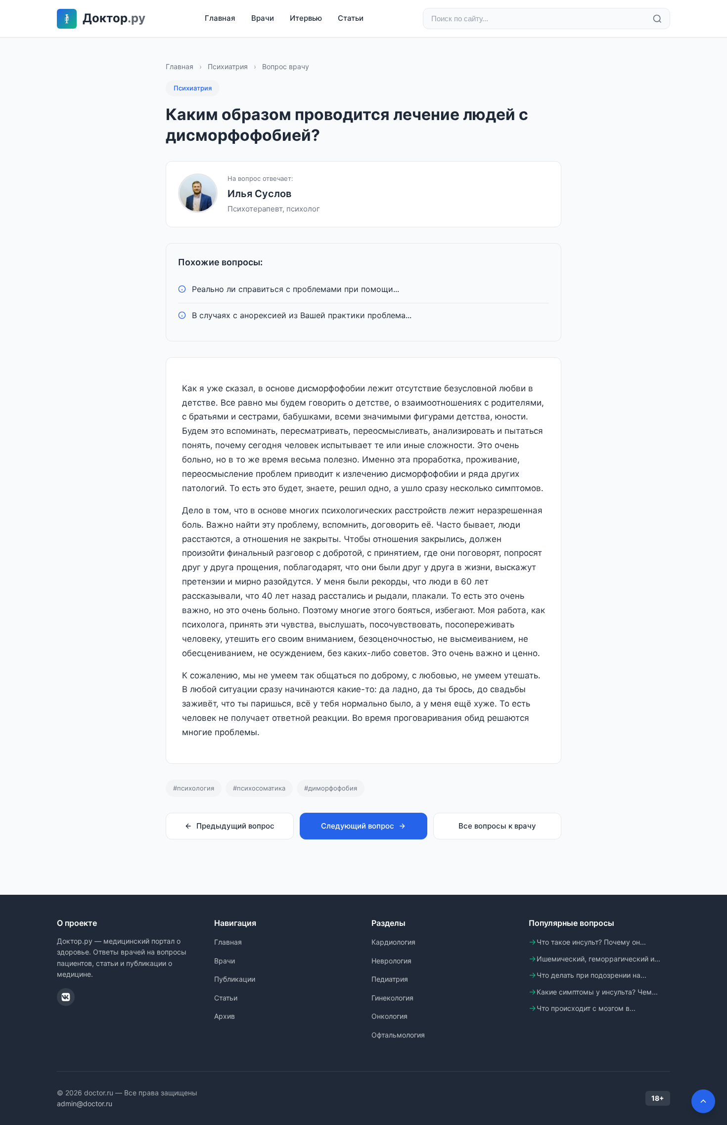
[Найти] (657, 19)
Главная (220, 18)
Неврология (391, 961)
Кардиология (393, 942)
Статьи (351, 18)
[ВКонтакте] (66, 997)
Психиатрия (228, 66)
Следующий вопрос (357, 826)
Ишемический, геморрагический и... (598, 959)
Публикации (234, 979)
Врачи (262, 18)
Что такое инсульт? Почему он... (591, 942)
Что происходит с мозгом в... (586, 1008)
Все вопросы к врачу (497, 826)
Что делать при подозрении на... (591, 975)
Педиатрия (389, 979)
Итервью (306, 18)
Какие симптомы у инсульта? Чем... (597, 992)
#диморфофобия (330, 788)
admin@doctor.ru (84, 1103)
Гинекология (392, 998)
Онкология (389, 1016)
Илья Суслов (259, 194)
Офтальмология (398, 1035)
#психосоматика (259, 788)
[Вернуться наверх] (703, 1101)
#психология (193, 788)
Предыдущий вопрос (235, 826)
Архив (224, 1016)
